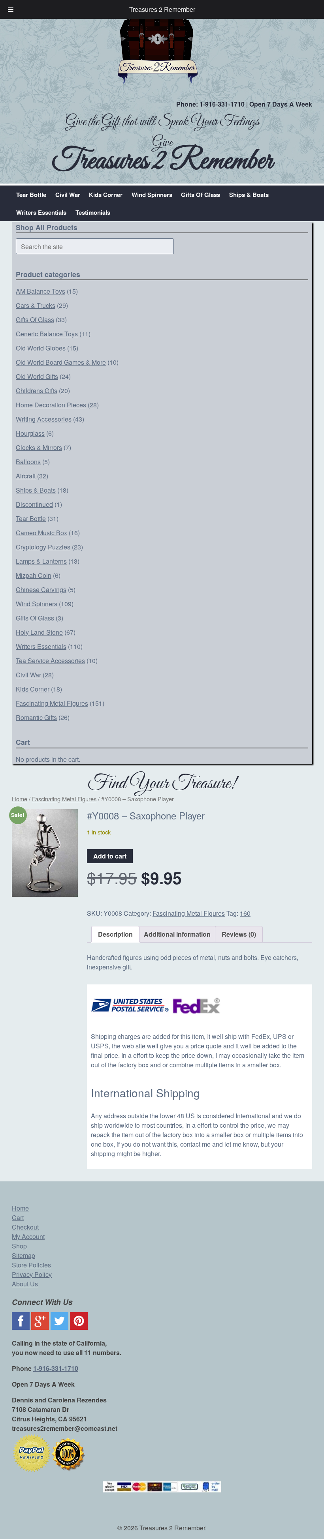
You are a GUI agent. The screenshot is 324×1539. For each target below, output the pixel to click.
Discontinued (34, 504)
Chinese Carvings (41, 589)
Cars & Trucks (35, 305)
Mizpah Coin (33, 575)
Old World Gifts (37, 376)
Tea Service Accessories (50, 660)
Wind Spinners (152, 194)
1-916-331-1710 (222, 104)
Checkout (25, 1227)
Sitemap (23, 1255)
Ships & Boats (249, 194)
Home (19, 799)
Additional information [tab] (177, 934)
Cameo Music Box (41, 532)
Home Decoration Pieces (51, 404)
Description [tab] (115, 934)
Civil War (67, 194)
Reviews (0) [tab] (239, 934)
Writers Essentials (41, 212)
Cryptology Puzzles (43, 546)
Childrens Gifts (36, 390)
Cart (18, 1217)
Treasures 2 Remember (162, 9)
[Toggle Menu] (10, 9)
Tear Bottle (31, 194)
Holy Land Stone (39, 632)
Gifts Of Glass (200, 194)
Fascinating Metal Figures (52, 703)
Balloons (28, 461)
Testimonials (92, 212)
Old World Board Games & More (61, 362)
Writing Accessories (44, 419)
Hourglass (30, 433)
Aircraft (26, 475)
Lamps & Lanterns (41, 561)
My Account (28, 1236)
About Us (25, 1283)
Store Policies (31, 1264)
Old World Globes (41, 347)
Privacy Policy (32, 1274)
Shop (19, 1245)
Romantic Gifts (36, 717)
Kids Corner (105, 194)
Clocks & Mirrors (39, 447)
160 (245, 913)
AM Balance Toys (40, 291)
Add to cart (109, 855)
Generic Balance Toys (47, 333)
